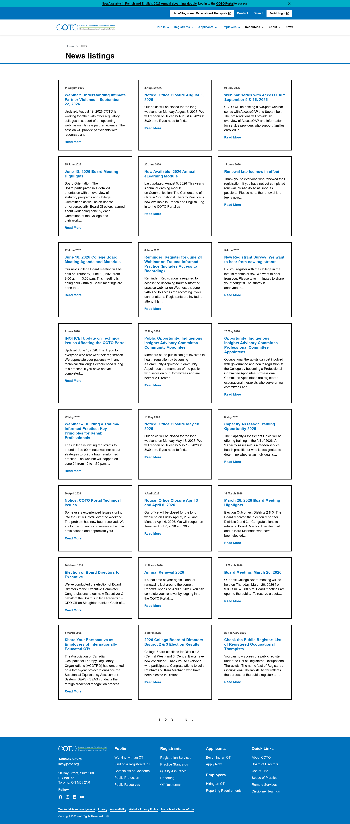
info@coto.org (68, 764)
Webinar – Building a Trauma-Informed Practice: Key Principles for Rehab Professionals (92, 431)
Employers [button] (216, 775)
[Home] (86, 27)
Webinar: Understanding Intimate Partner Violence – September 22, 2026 (95, 99)
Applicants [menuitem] (205, 27)
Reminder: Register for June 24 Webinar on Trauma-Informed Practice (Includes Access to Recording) (173, 264)
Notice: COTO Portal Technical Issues (93, 502)
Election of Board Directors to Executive (92, 574)
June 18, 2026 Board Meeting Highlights (91, 173)
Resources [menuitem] (252, 27)
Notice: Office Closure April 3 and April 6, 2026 (171, 502)
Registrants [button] (171, 748)
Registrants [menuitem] (182, 27)
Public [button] (120, 748)
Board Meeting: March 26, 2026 (252, 572)
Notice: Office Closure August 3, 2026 (174, 97)
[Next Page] (192, 720)
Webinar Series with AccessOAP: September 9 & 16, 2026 (254, 97)
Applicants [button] (216, 748)
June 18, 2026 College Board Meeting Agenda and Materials (93, 259)
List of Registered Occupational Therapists (200, 14)
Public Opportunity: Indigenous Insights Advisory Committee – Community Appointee (173, 343)
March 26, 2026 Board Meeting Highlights (252, 502)
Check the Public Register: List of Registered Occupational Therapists (252, 644)
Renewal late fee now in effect (251, 171)
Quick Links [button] (263, 748)
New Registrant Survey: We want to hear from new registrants (254, 259)
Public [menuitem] (161, 27)
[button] (289, 4)
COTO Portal (225, 3)
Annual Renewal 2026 (164, 572)
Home (70, 46)
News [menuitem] (289, 27)
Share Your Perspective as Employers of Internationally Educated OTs (91, 644)
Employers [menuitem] (229, 27)
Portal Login (280, 14)
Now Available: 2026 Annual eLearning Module (169, 173)
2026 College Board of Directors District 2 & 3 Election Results (173, 642)
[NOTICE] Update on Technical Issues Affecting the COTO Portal (95, 340)
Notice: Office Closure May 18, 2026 (172, 426)
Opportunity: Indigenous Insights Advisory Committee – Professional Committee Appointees (252, 345)
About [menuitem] (273, 27)
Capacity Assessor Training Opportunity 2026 (249, 426)
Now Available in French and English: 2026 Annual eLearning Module (149, 3)
